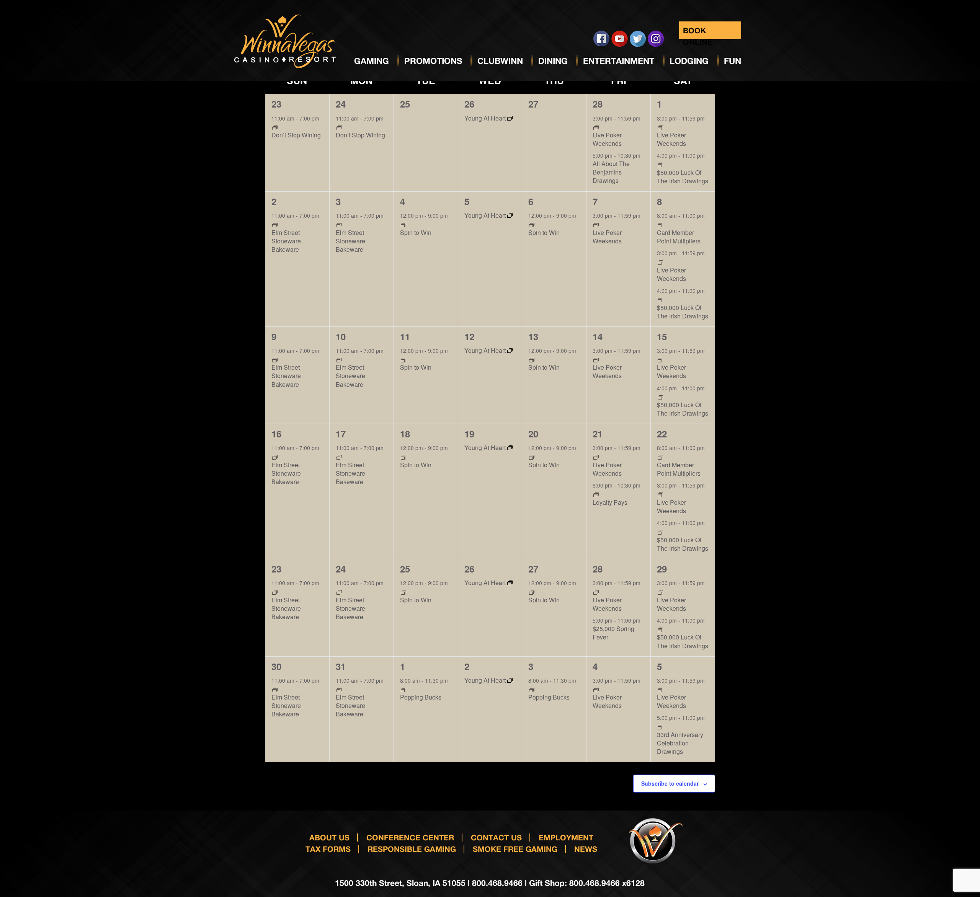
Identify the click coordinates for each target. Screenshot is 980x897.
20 (533, 433)
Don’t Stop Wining (296, 134)
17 (341, 433)
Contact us (496, 837)
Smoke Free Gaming (515, 848)
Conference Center (410, 837)
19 (469, 433)
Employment (566, 837)
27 (533, 568)
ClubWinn (500, 61)
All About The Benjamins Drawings (611, 172)
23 (276, 103)
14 (598, 336)
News (585, 848)
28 (598, 103)
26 (469, 103)
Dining (553, 61)
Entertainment (618, 61)
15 (662, 336)
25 (405, 568)
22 (662, 433)
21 (598, 433)
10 (341, 336)
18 (405, 433)
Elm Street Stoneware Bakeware (286, 241)
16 (276, 433)
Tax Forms (328, 848)
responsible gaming (412, 848)
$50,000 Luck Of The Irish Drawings (682, 176)
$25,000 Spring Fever (613, 632)
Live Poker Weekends (607, 139)
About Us (329, 837)
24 (341, 103)
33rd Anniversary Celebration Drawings (680, 743)
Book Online (697, 32)
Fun (732, 61)
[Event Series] (275, 126)
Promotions (433, 61)
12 (469, 336)
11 (405, 336)
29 (662, 568)
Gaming (371, 61)
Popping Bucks (420, 697)
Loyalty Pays (610, 502)
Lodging (689, 61)
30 (276, 666)
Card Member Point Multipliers (679, 236)
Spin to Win (415, 232)
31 (341, 666)
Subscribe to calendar (670, 783)
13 (533, 336)
